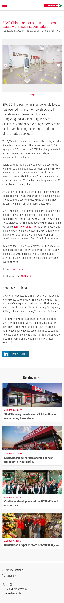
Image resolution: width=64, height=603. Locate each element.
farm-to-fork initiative (25, 226)
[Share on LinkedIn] (15, 356)
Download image (58, 43)
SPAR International (53, 5)
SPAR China (17, 269)
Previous (5, 65)
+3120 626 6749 (14, 575)
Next (58, 65)
